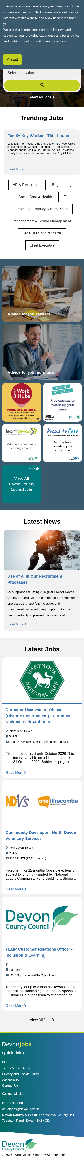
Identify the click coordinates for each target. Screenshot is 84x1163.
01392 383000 (12, 1103)
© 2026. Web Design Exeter (22, 1154)
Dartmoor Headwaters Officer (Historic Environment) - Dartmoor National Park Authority (38, 716)
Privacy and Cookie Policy (20, 1074)
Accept (12, 59)
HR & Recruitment (27, 185)
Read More (15, 169)
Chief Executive (42, 245)
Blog (5, 1062)
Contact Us (10, 1085)
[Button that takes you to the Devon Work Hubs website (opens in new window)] (21, 402)
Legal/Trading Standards (42, 233)
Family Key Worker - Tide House (38, 135)
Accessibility (10, 1080)
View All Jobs (40, 97)
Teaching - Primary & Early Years (42, 209)
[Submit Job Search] (42, 85)
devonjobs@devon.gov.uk (20, 1109)
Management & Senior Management (42, 221)
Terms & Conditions (16, 1068)
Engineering (62, 185)
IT (64, 197)
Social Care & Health (35, 197)
